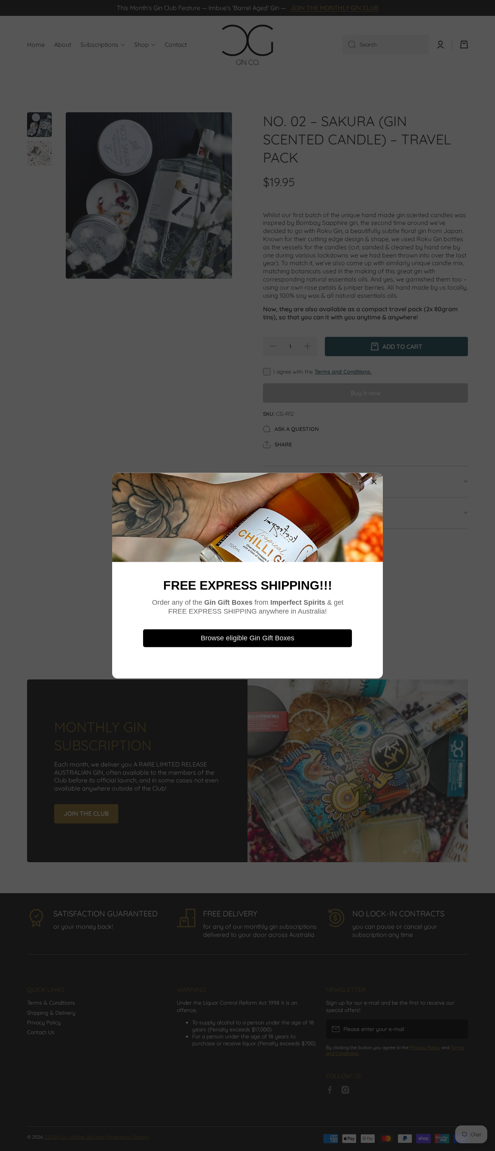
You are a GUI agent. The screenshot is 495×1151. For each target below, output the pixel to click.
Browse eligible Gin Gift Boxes (247, 638)
